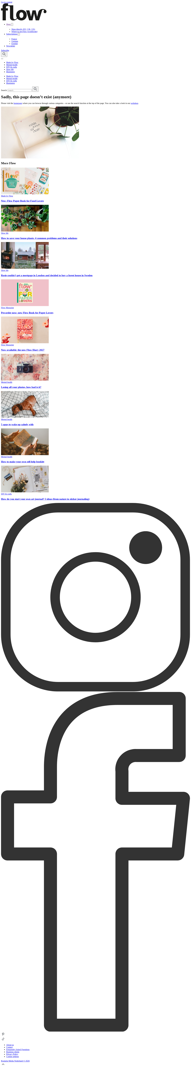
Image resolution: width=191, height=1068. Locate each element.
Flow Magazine (7, 308)
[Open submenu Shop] (12, 24)
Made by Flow (7, 196)
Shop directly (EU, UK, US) (23, 29)
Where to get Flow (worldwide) (24, 31)
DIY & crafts (6, 494)
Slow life (4, 233)
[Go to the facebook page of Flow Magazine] (95, 1031)
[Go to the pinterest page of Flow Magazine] (3, 1036)
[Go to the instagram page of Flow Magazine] (95, 691)
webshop (134, 103)
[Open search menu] (4, 54)
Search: (4, 90)
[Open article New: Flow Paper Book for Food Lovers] (25, 193)
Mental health (6, 382)
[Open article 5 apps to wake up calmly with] (25, 417)
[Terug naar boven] (3, 1066)
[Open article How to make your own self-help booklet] (25, 454)
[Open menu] (2, 58)
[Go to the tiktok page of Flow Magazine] (3, 1040)
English (14, 44)
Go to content (6, 2)
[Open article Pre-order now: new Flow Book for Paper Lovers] (25, 305)
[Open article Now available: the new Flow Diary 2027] (25, 342)
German (14, 41)
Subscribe (5, 50)
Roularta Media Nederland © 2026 (15, 1061)
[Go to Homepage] (24, 20)
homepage (18, 103)
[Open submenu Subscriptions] (19, 34)
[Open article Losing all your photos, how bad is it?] (25, 380)
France (14, 39)
